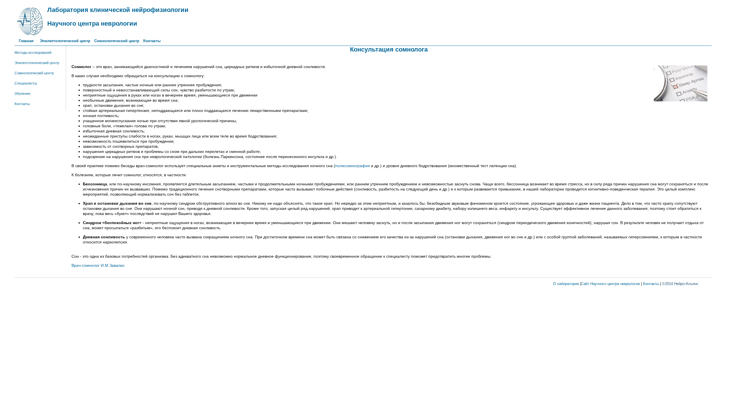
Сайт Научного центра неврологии (610, 284)
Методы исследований (33, 53)
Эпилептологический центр (65, 41)
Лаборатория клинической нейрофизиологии (118, 9)
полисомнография (352, 165)
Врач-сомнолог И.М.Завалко (97, 265)
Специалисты (26, 83)
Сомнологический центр (116, 41)
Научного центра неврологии (92, 23)
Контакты (152, 41)
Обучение (22, 94)
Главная (27, 41)
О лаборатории (566, 284)
